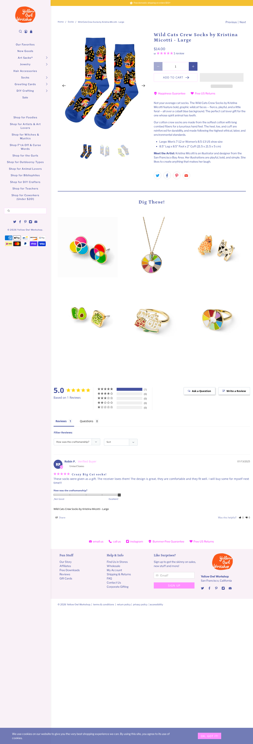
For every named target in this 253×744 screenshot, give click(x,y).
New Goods (25, 51)
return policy (124, 604)
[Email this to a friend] (186, 175)
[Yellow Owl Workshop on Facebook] (20, 222)
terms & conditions (103, 604)
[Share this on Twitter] (157, 175)
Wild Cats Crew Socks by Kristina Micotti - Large (81, 509)
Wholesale (113, 566)
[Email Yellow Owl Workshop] (36, 222)
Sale (25, 97)
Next (243, 22)
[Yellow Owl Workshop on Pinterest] (25, 222)
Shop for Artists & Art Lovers (25, 126)
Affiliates (65, 566)
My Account (114, 570)
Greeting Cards (25, 84)
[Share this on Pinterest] (176, 175)
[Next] (143, 85)
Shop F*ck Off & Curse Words (25, 147)
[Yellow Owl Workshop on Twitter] (14, 222)
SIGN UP (174, 585)
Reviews (64, 574)
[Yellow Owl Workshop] (25, 14)
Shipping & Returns (119, 574)
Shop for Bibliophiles (25, 175)
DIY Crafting (25, 90)
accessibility (156, 604)
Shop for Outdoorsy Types (25, 162)
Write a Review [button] (236, 391)
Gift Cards (65, 578)
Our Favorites (25, 44)
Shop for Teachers (25, 188)
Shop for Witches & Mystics (25, 136)
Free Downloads (69, 570)
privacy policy (140, 604)
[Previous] (64, 85)
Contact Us (114, 582)
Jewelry (25, 64)
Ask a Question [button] (201, 391)
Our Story (65, 561)
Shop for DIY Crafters (25, 182)
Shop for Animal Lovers (25, 168)
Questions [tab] (86, 421)
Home (61, 22)
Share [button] (61, 517)
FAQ (109, 578)
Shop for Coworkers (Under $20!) (25, 197)
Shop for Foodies (25, 117)
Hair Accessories (25, 71)
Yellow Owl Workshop (29, 230)
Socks (25, 77)
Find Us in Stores (117, 561)
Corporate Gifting (117, 586)
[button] (222, 77)
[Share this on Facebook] (167, 175)
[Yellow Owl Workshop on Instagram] (30, 222)
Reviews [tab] (61, 421)
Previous (231, 22)
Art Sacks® (25, 57)
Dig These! (152, 202)
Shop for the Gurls (25, 155)
